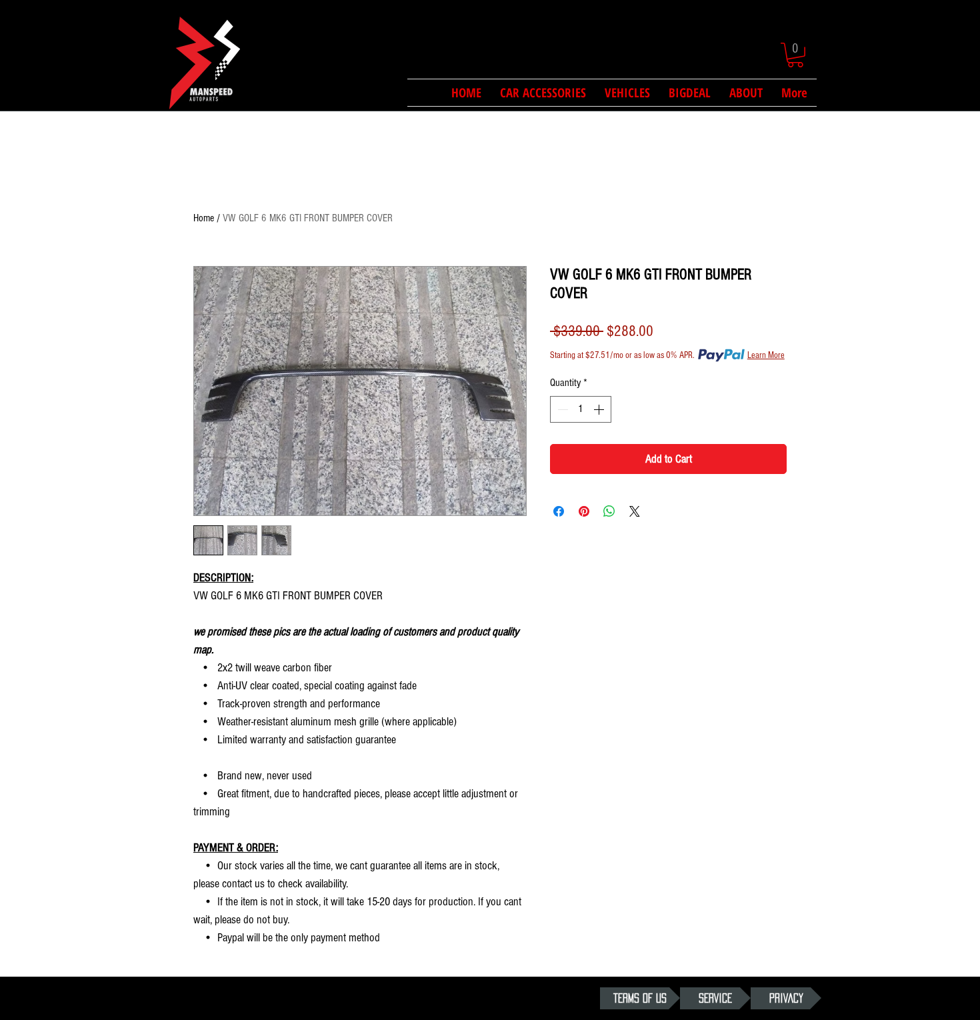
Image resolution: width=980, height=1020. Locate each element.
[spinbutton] (581, 409)
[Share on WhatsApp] (609, 511)
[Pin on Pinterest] (584, 511)
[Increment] (600, 409)
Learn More (766, 355)
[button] (795, 55)
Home (203, 218)
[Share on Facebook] (559, 511)
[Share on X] (635, 511)
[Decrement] (561, 409)
